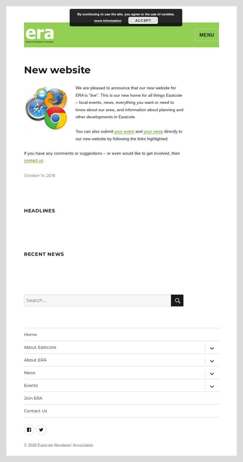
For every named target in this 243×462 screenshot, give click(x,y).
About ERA (35, 360)
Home (30, 334)
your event (124, 131)
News (29, 372)
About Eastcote (40, 347)
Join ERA (33, 398)
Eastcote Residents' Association (65, 445)
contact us (33, 160)
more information (108, 20)
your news (153, 131)
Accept (143, 20)
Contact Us (35, 410)
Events (31, 385)
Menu (207, 35)
